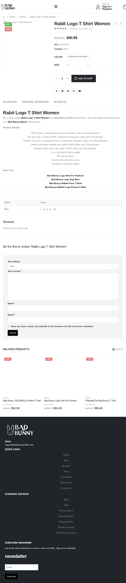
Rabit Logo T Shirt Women (35, 118)
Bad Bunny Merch (17, 122)
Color (58, 57)
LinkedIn (68, 90)
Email (79, 90)
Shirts (65, 49)
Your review (14, 271)
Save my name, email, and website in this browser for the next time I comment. (52, 326)
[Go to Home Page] (4, 17)
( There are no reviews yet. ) (80, 28)
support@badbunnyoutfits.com (19, 445)
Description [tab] (10, 102)
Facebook (56, 90)
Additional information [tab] (35, 102)
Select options (36, 361)
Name (11, 303)
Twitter (62, 90)
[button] (56, 7)
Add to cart (85, 78)
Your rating (14, 261)
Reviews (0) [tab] (60, 102)
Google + (73, 90)
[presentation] (7, 45)
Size (56, 65)
